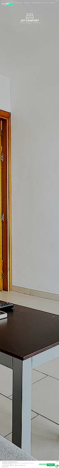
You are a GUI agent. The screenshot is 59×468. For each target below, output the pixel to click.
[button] (19, 466)
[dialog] (29, 464)
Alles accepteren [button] (43, 464)
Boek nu (10, 4)
